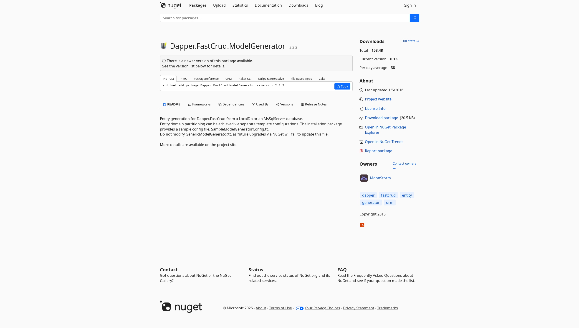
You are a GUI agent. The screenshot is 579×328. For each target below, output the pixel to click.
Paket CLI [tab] (245, 79)
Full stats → (410, 41)
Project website (378, 99)
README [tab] (173, 104)
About (261, 307)
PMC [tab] (184, 79)
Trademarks (387, 307)
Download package (381, 117)
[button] (342, 86)
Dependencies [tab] (233, 104)
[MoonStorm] (364, 178)
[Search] (414, 18)
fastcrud (388, 195)
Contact (169, 269)
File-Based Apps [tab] (301, 79)
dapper (368, 195)
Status (256, 269)
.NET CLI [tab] (168, 79)
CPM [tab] (228, 79)
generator (371, 202)
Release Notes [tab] (315, 104)
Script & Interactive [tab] (271, 79)
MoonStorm (380, 177)
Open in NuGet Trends (384, 141)
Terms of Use (280, 307)
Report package (378, 150)
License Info (375, 108)
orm (389, 202)
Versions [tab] (286, 104)
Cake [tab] (322, 79)
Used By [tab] (261, 104)
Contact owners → (404, 165)
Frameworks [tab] (201, 104)
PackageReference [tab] (206, 79)
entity (407, 195)
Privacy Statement (358, 307)
